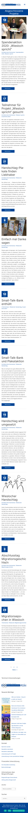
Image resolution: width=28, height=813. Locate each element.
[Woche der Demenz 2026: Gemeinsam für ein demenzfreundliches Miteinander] (6, 709)
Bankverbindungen (6, 767)
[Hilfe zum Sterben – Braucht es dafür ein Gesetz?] (6, 700)
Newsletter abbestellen (7, 751)
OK (5, 810)
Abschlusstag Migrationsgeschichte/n (14, 559)
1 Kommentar (5, 622)
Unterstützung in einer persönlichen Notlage (13, 756)
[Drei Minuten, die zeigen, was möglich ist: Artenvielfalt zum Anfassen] (6, 735)
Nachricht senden (6, 746)
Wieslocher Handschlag (16, 307)
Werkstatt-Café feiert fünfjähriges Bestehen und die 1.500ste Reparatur (18, 725)
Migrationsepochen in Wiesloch (13, 618)
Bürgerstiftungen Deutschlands (9, 777)
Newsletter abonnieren (7, 749)
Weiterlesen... (8, 89)
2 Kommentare (5, 307)
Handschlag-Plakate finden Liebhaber (13, 171)
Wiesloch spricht (9, 53)
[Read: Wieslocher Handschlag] (14, 483)
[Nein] (26, 808)
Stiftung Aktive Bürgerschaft (9, 780)
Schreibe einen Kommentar (8, 52)
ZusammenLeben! (6, 116)
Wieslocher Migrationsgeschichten (17, 622)
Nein (9, 810)
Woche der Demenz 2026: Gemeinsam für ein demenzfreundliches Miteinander (18, 708)
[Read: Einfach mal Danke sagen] (14, 226)
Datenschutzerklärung (18, 810)
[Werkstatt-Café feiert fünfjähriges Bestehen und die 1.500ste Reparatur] (6, 726)
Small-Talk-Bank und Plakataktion (13, 359)
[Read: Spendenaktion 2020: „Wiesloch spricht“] (14, 27)
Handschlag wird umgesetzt (13, 422)
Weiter (14, 670)
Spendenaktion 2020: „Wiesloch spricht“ (12, 46)
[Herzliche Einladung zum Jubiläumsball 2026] (6, 718)
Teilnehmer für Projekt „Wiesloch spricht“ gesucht (13, 108)
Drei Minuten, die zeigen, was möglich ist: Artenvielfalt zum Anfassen (18, 734)
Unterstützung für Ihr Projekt (9, 754)
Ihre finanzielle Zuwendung (8, 764)
